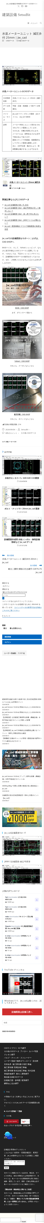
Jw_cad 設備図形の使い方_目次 (16, 205)
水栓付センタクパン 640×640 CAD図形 (22, 478)
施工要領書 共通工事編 (21, 1064)
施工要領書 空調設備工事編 (15, 1067)
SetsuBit (24, 429)
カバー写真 (33, 1051)
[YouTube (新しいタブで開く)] (25, 6)
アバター (24, 1051)
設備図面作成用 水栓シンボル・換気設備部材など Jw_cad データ (22, 540)
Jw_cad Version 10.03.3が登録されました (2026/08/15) (21, 725)
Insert (24, 1222)
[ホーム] (3, 41)
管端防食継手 (9, 1073)
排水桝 (35, 1061)
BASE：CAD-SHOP (22, 308)
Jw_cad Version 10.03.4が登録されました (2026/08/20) (21, 712)
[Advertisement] (22, 56)
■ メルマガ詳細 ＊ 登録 (13, 1111)
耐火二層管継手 (22, 1073)
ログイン (6, 586)
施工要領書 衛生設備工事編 (15, 1070)
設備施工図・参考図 (12, 1080)
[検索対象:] (40, 23)
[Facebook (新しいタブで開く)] (22, 6)
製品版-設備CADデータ (13, 1077)
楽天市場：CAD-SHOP (22, 414)
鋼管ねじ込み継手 (11, 1083)
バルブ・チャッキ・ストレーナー (18, 1057)
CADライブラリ (10, 1048)
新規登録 (8, 637)
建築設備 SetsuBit (16, 15)
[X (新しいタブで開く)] (18, 6)
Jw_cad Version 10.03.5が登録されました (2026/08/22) (21, 707)
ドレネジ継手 (9, 1054)
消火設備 (31, 1070)
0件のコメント (11, 433)
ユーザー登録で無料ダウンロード (18, 1061)
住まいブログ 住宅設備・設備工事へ (18, 1125)
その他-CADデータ (22, 41)
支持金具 (7, 1064)
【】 (18, 1189)
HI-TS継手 (22, 1048)
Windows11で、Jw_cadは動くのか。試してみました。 (23, 1002)
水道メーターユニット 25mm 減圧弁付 (25, 183)
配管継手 (25, 1080)
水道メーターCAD (11, 442)
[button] (22, 1135)
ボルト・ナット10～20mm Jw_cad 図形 (22, 508)
